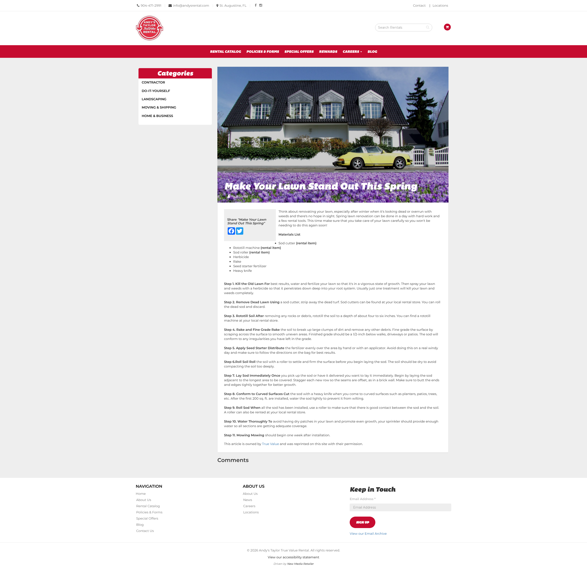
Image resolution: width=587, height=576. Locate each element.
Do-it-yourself (156, 91)
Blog (372, 51)
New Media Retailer (300, 563)
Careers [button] (351, 51)
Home (141, 494)
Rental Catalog (225, 51)
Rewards (328, 51)
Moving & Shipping (159, 107)
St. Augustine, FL (232, 5)
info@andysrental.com (191, 5)
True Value (270, 444)
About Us (143, 500)
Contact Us (145, 531)
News (247, 500)
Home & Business (157, 116)
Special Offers (298, 51)
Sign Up (362, 522)
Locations (440, 5)
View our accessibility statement (293, 557)
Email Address (363, 499)
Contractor (153, 82)
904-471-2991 (151, 5)
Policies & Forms (262, 51)
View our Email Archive (368, 533)
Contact (419, 5)
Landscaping (154, 99)
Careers (249, 506)
